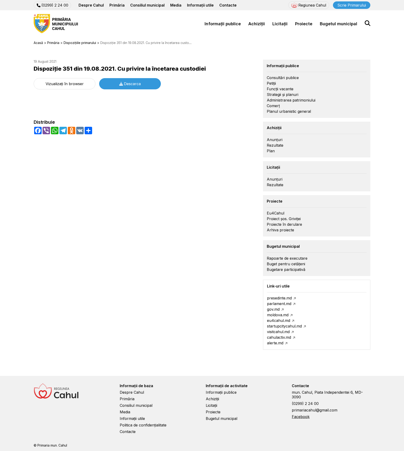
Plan (271, 151)
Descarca (132, 83)
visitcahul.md (278, 331)
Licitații (280, 23)
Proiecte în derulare (284, 224)
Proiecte (303, 23)
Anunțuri (274, 139)
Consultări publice (283, 77)
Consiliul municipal (147, 5)
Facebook (301, 416)
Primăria (117, 5)
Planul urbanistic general (289, 111)
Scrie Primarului (351, 5)
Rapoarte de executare (287, 258)
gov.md (273, 309)
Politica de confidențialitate (143, 425)
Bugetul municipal (338, 23)
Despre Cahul (91, 5)
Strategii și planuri (282, 94)
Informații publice (223, 23)
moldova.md (278, 315)
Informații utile (200, 5)
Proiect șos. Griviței (284, 218)
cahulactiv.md (279, 337)
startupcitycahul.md (284, 326)
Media (175, 5)
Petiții (271, 83)
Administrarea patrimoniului (291, 100)
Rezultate (275, 145)
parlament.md (279, 303)
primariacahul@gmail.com (314, 410)
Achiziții (256, 23)
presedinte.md (279, 298)
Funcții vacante (280, 89)
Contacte (228, 5)
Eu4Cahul (275, 213)
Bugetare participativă (286, 269)
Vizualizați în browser (65, 83)
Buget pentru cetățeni (286, 264)
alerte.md (275, 343)
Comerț (273, 105)
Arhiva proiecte (280, 230)
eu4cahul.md (278, 320)
